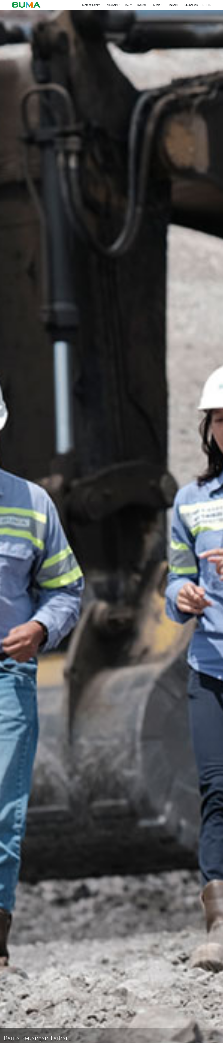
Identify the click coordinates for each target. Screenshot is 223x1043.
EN (209, 5)
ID (203, 5)
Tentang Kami (90, 5)
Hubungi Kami (191, 5)
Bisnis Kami (111, 5)
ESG (127, 5)
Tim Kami (172, 5)
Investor (141, 5)
